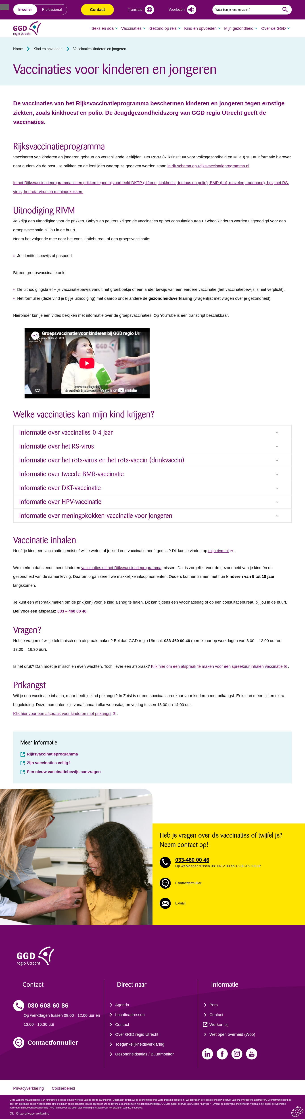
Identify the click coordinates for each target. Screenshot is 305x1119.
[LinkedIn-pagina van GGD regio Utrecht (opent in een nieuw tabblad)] (207, 1053)
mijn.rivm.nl (218, 551)
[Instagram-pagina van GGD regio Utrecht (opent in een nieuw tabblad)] (236, 1053)
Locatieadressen (130, 1015)
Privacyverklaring (28, 1088)
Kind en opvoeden (200, 28)
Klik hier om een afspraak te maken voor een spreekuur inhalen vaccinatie (217, 666)
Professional (52, 9)
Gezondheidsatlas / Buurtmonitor (144, 1054)
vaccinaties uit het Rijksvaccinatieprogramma (121, 568)
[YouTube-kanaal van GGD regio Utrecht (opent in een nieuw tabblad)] (251, 1053)
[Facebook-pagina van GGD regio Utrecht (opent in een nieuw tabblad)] (222, 1053)
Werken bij (218, 1024)
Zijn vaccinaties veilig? (49, 763)
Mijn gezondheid (238, 28)
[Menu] (4, 7)
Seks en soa (103, 28)
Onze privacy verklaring (32, 1113)
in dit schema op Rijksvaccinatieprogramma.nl (208, 166)
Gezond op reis (163, 28)
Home (18, 49)
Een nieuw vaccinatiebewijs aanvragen (64, 772)
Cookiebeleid (63, 1088)
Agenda (122, 1005)
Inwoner (25, 9)
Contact (97, 9)
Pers (213, 1005)
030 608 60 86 (48, 1005)
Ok (12, 1113)
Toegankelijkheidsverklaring (139, 1044)
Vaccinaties (131, 28)
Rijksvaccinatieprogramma (52, 754)
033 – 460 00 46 (71, 611)
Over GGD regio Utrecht (136, 1034)
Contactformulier (52, 1042)
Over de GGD (273, 28)
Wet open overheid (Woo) (232, 1034)
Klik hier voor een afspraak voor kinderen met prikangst (62, 713)
